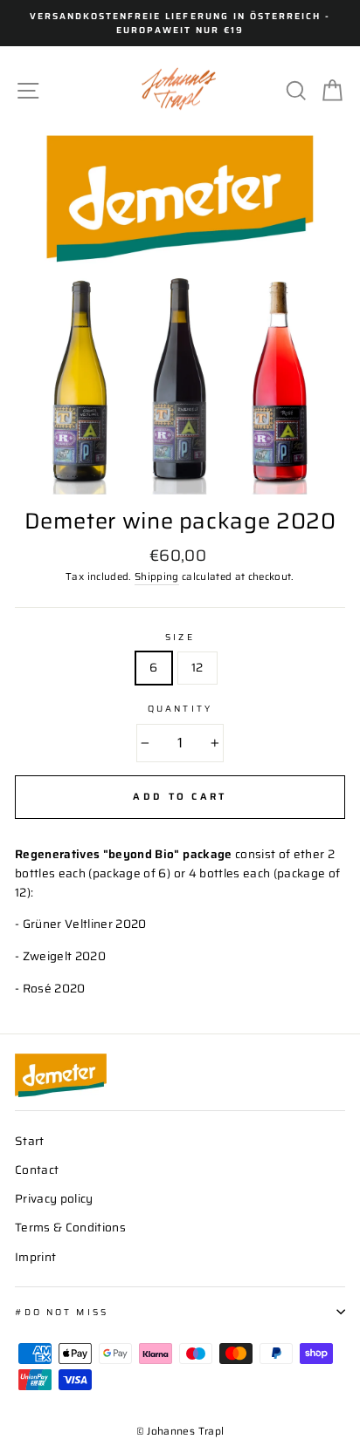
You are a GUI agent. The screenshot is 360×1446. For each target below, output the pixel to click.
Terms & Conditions (70, 1227)
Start (30, 1141)
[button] (264, 90)
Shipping (157, 576)
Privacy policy (54, 1199)
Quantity (179, 708)
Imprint (35, 1257)
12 (197, 667)
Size (179, 637)
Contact (37, 1170)
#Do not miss (61, 1312)
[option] (180, 23)
